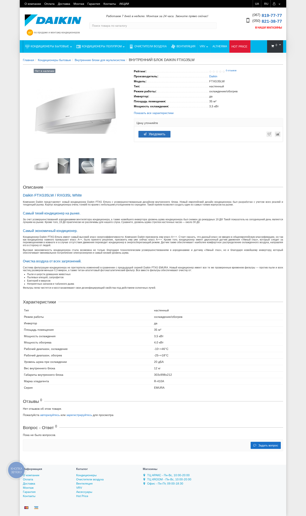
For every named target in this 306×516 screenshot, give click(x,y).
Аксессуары (84, 491)
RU (266, 3)
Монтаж (78, 3)
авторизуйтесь (50, 415)
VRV (202, 46)
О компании (33, 3)
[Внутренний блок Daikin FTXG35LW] (41, 165)
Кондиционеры (86, 475)
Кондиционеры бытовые (50, 46)
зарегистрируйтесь (79, 415)
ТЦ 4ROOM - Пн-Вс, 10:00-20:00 (169, 479)
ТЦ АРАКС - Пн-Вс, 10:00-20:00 (168, 475)
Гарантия (93, 3)
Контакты (109, 3)
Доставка (64, 3)
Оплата (49, 3)
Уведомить (157, 134)
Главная (28, 60)
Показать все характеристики (154, 113)
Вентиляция (186, 46)
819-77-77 (267, 15)
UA (257, 3)
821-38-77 (267, 21)
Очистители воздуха (150, 46)
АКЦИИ (124, 3)
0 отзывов (231, 70)
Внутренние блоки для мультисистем (100, 60)
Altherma (220, 46)
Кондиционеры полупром (102, 46)
